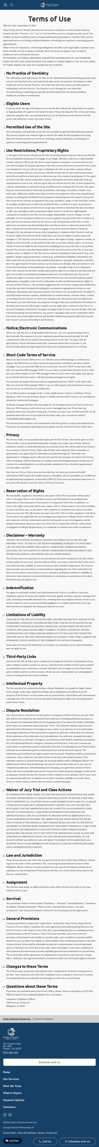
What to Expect (12, 1092)
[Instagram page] (10, 1115)
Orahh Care (51, 1132)
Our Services (11, 1079)
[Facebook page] (5, 1115)
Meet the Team (12, 1086)
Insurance (9, 1107)
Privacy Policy (9, 1132)
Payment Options (13, 1100)
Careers (41, 1132)
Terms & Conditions (27, 1132)
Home (6, 1072)
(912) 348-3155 (10, 1052)
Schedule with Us (49, 1062)
